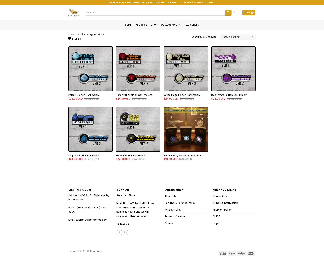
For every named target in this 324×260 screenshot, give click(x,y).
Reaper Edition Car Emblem (131, 155)
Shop (154, 24)
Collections (169, 24)
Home (128, 24)
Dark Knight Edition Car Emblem (134, 95)
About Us (141, 24)
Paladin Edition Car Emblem (84, 95)
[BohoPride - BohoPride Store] (74, 12)
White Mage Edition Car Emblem (182, 95)
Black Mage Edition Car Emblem (229, 95)
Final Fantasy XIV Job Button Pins (182, 155)
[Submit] (228, 13)
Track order (191, 24)
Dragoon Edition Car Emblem (84, 155)
